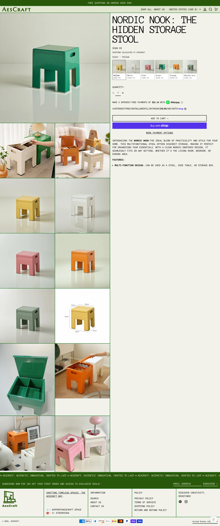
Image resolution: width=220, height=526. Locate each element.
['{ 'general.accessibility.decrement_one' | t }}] (113, 93)
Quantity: (118, 87)
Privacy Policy (143, 498)
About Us (95, 502)
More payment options (159, 132)
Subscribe (209, 483)
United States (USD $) (184, 9)
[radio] (119, 70)
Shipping (116, 52)
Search (94, 498)
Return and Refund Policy (150, 509)
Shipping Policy (144, 506)
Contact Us (97, 506)
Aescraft (15, 521)
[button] (210, 9)
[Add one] (123, 93)
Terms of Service (145, 502)
